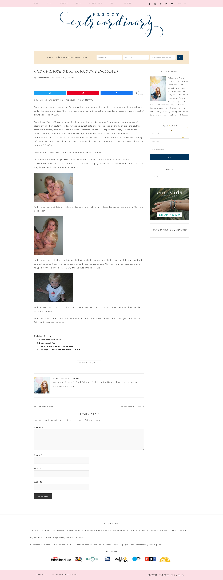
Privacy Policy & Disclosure (64, 574)
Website (38, 482)
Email (38, 468)
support (158, 545)
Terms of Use (42, 574)
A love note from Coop (50, 340)
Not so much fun (47, 343)
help (81, 537)
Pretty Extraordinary (111, 24)
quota (134, 530)
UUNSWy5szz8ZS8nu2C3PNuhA (67, 545)
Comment (40, 427)
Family (63, 77)
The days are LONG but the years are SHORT (60, 350)
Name (38, 455)
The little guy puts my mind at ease (56, 346)
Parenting (70, 77)
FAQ (114, 545)
